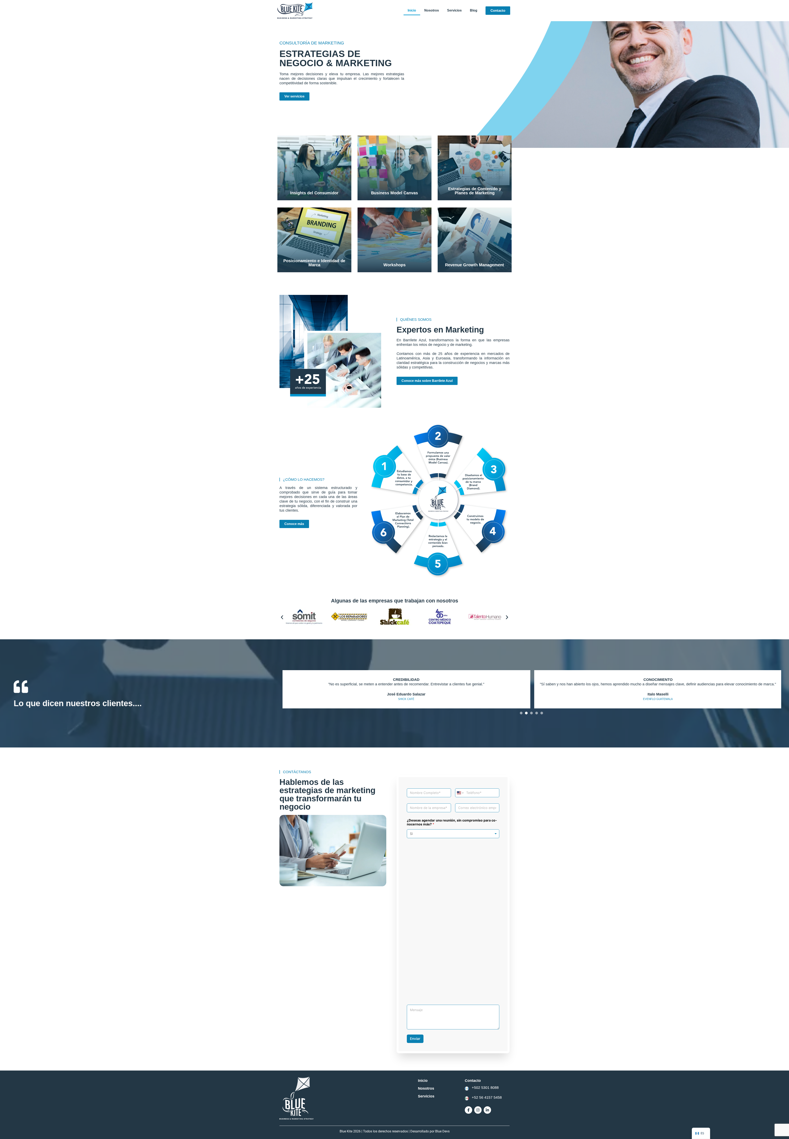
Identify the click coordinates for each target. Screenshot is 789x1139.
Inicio (412, 10)
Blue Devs (442, 1131)
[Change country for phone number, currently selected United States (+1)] (460, 792)
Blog (473, 10)
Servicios (454, 10)
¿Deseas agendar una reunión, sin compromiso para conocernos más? (452, 822)
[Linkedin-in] (487, 1110)
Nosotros (431, 10)
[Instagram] (478, 1110)
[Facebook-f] (468, 1110)
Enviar (415, 1039)
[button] (282, 617)
